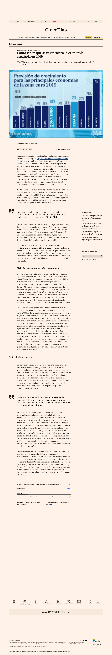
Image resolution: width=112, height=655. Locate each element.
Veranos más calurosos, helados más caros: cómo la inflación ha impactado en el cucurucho (92, 239)
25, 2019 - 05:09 (22, 145)
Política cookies (21, 651)
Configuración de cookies (30, 651)
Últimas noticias (60, 37)
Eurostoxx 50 (68, 21)
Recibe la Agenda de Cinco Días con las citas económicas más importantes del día (39, 484)
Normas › (69, 488)
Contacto (11, 651)
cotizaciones (79, 603)
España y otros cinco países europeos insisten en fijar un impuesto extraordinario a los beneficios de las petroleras (91, 226)
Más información (21, 504)
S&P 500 (30, 21)
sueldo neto (35, 603)
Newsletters (60, 651)
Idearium (15, 44)
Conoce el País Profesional (56, 612)
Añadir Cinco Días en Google (64, 149)
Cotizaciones (44, 37)
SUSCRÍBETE (88, 37)
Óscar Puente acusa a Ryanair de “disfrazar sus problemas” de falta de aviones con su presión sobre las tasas (92, 218)
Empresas (54, 496)
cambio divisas (58, 603)
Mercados (31, 37)
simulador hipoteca (24, 603)
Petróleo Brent (48, 21)
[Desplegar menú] (10, 29)
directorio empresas (68, 603)
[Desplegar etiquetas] (70, 496)
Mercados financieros (46, 496)
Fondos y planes (51, 37)
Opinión (67, 37)
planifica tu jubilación (47, 603)
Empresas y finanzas (23, 37)
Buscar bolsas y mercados (89, 251)
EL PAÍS (72, 37)
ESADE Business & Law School (27, 143)
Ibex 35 (14, 21)
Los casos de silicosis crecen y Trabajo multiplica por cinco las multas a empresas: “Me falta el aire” (92, 233)
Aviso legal (15, 651)
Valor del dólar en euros (89, 21)
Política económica (34, 496)
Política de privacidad (41, 651)
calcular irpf (14, 603)
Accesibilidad (49, 651)
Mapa (53, 651)
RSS (56, 651)
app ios (90, 603)
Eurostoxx (88, 259)
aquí (51, 504)
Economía (37, 37)
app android (98, 603)
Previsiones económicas (23, 496)
